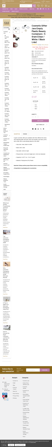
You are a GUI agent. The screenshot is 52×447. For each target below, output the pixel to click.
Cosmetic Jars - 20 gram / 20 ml (7, 78)
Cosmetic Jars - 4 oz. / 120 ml (7, 105)
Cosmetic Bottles (5, 135)
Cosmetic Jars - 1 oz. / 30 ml (7, 85)
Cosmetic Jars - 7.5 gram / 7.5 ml (7, 62)
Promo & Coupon (23, 8)
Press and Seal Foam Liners (5, 149)
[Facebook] (40, 9)
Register (48, 1)
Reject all (11, 445)
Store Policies (5, 11)
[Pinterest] (43, 9)
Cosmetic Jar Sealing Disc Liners (6, 154)
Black (36, 108)
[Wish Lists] (42, 6)
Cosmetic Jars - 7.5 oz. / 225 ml (7, 110)
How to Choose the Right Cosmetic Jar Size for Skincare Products (6, 336)
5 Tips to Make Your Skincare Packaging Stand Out (6, 306)
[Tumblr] (48, 9)
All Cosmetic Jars (7, 37)
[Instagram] (38, 9)
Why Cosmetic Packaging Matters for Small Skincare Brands (6, 272)
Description (17, 134)
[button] (6, 23)
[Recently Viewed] (38, 6)
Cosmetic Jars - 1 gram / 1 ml (7, 46)
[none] (25, 28)
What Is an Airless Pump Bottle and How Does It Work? (6, 206)
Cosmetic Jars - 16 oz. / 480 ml (7, 120)
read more (5, 227)
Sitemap (15, 398)
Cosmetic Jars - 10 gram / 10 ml (7, 69)
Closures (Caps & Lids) (6, 164)
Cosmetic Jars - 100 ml (7, 99)
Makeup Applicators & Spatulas (6, 169)
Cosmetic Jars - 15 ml (7, 73)
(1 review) (39, 44)
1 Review (25, 134)
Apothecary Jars (7, 125)
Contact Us (5, 8)
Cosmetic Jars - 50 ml (7, 89)
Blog (16, 8)
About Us (32, 8)
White (36, 106)
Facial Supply (6, 176)
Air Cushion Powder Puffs (6, 173)
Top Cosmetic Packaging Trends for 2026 (6, 239)
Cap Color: (35, 101)
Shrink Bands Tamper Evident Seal (6, 144)
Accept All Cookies (20, 445)
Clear (36, 104)
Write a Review (45, 44)
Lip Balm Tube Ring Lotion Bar (6, 160)
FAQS (11, 8)
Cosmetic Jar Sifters (6, 139)
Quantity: (34, 114)
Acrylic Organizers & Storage (6, 186)
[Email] (35, 129)
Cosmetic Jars (5, 32)
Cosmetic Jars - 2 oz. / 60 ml (7, 94)
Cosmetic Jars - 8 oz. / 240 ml (7, 115)
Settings (4, 445)
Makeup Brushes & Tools (5, 180)
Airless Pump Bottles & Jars (5, 130)
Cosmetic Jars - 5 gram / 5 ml (7, 57)
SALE (4, 189)
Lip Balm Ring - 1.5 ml (7, 41)
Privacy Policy (15, 11)
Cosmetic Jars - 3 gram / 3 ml (7, 51)
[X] (46, 9)
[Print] (38, 129)
